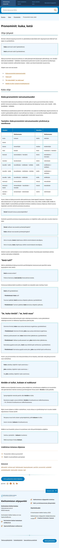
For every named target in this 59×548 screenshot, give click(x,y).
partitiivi (35, 467)
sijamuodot (14, 470)
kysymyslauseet (28, 467)
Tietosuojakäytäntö (6, 540)
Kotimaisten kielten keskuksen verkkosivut (11, 522)
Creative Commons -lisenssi (44, 518)
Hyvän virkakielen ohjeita (22, 3)
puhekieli (48, 467)
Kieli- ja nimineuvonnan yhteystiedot (43, 503)
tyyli (24, 470)
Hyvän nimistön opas (36, 3)
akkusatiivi (4, 467)
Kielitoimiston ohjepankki (6, 3)
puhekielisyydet (5, 470)
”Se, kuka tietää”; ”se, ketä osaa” (14, 80)
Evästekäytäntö (18, 540)
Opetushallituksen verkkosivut (11, 526)
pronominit (42, 467)
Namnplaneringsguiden (50, 3)
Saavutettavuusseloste (30, 540)
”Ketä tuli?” (8, 77)
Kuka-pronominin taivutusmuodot (15, 73)
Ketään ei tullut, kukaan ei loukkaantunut (17, 83)
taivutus (20, 470)
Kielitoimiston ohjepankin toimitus (42, 500)
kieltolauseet (19, 467)
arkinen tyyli (11, 467)
